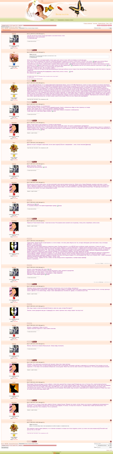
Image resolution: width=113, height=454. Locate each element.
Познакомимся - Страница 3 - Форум (65, 19)
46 (44, 142)
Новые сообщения (88, 23)
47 (44, 163)
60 (44, 422)
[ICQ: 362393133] (34, 80)
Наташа (16, 26)
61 (19, 25)
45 (44, 122)
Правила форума (101, 23)
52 (44, 267)
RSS (42, 0)
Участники (95, 23)
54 (44, 306)
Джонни (11, 26)
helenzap (14, 33)
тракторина (14, 122)
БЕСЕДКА (6, 443)
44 (44, 104)
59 (44, 402)
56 (44, 343)
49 (44, 202)
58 (44, 382)
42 (44, 52)
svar (14, 52)
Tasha (14, 240)
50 (44, 220)
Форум (2, 443)
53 (44, 286)
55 (44, 325)
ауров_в (19, 26)
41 (44, 33)
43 (44, 82)
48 (44, 182)
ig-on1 (14, 382)
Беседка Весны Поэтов (13, 443)
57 (44, 362)
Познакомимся (21, 443)
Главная (52, 19)
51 (44, 240)
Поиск (107, 23)
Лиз (13, 26)
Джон (14, 82)
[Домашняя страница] (34, 50)
